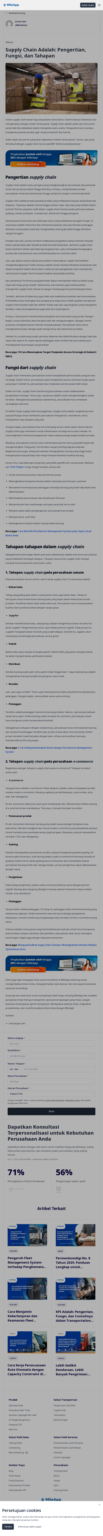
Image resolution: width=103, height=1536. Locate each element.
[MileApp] (11, 5)
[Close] (99, 1504)
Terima (8, 1526)
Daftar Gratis (88, 5)
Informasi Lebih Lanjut (29, 1526)
